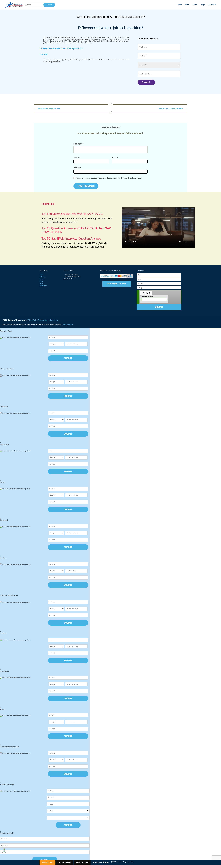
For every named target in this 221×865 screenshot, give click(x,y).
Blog (41, 281)
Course (195, 5)
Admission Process (116, 283)
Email (115, 158)
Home (180, 5)
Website (77, 168)
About (187, 5)
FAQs (41, 283)
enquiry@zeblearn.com (73, 276)
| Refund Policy (53, 320)
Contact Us (212, 5)
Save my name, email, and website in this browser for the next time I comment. (109, 178)
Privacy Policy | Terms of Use (38, 320)
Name (76, 158)
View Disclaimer (67, 325)
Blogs (203, 5)
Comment (78, 144)
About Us (43, 276)
